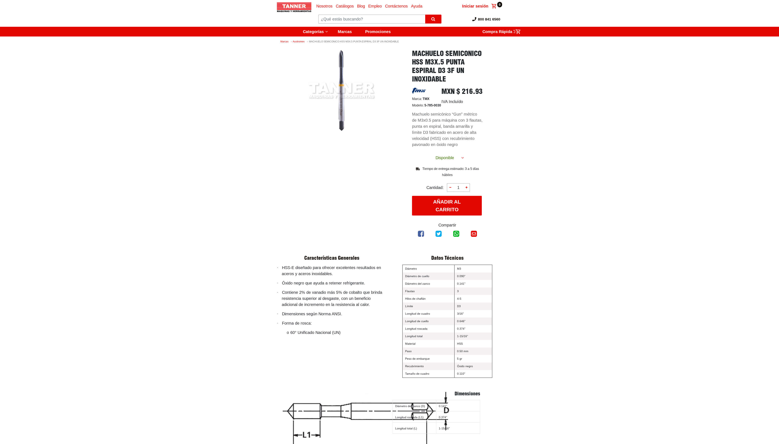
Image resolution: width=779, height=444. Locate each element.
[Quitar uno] (450, 187)
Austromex (298, 41)
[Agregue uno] (466, 187)
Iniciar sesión (475, 6)
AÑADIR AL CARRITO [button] (447, 205)
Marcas (345, 31)
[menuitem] (324, 6)
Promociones (378, 31)
